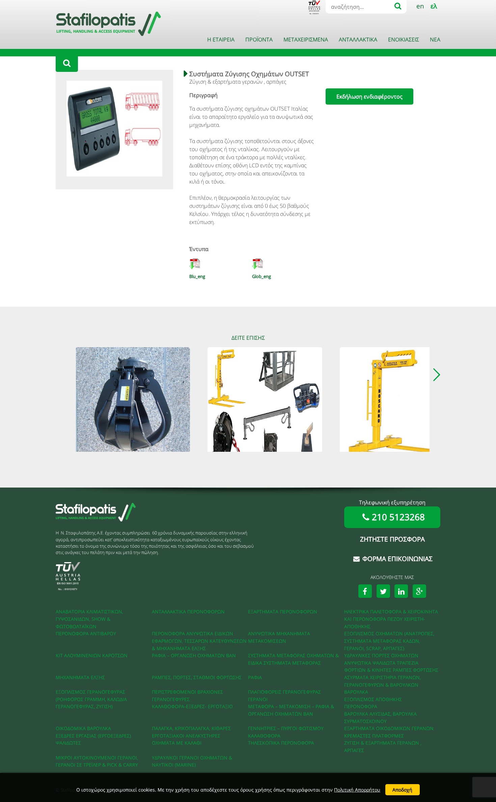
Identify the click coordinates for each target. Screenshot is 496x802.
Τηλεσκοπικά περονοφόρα (281, 743)
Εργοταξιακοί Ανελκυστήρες (186, 735)
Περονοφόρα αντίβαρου (86, 633)
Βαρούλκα (356, 692)
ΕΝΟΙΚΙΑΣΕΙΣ (403, 39)
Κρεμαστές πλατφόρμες (374, 735)
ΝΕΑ (435, 39)
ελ (434, 5)
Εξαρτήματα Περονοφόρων (282, 611)
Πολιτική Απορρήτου (357, 789)
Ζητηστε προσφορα (392, 539)
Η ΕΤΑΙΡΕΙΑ (221, 39)
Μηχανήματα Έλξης (80, 677)
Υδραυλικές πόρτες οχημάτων (381, 655)
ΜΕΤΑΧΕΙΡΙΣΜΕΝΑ (305, 39)
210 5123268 (398, 517)
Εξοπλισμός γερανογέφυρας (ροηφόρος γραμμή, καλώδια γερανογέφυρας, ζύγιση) (91, 699)
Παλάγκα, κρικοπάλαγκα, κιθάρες (191, 728)
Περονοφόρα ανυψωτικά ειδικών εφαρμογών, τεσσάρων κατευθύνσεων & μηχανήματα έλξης (199, 640)
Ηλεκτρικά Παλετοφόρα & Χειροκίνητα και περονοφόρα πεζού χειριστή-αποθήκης (391, 618)
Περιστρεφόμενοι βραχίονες (187, 692)
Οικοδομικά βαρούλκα (83, 728)
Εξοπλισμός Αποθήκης (373, 699)
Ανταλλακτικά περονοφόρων (188, 611)
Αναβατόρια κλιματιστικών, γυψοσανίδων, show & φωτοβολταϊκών (89, 618)
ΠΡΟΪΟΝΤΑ (259, 39)
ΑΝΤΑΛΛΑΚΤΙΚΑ (358, 39)
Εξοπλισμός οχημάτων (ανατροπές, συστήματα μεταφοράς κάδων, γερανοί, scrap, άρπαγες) (389, 640)
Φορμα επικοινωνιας (397, 558)
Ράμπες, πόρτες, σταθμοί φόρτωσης (197, 677)
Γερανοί (258, 699)
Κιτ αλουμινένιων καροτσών (92, 655)
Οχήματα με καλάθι (176, 743)
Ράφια (255, 677)
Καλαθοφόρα (264, 735)
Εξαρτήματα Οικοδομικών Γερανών (389, 728)
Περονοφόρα (360, 706)
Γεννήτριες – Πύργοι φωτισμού (286, 728)
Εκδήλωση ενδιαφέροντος (369, 96)
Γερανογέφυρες (171, 699)
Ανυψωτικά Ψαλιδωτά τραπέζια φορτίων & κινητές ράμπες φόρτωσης (391, 666)
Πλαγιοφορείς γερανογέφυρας (284, 692)
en (420, 5)
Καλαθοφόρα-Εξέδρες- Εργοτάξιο (192, 706)
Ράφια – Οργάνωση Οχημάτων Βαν (194, 655)
